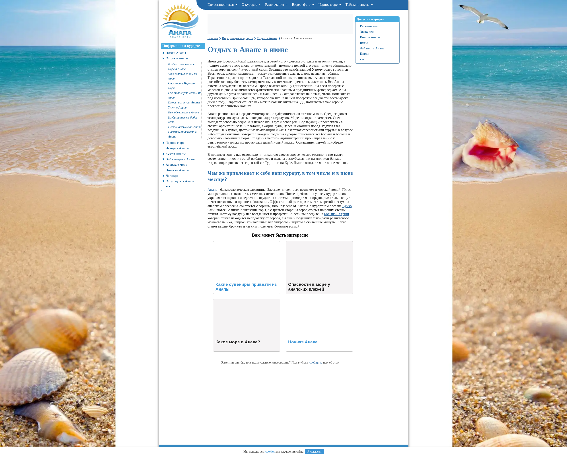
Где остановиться (221, 4)
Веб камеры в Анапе (180, 159)
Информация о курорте (181, 46)
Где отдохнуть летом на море (184, 95)
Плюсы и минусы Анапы (184, 102)
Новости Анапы (177, 170)
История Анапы (177, 148)
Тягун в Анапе (177, 107)
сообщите (315, 362)
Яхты (364, 43)
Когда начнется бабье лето (182, 120)
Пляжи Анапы (176, 52)
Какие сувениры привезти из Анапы (241, 243)
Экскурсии (367, 31)
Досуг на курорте (370, 19)
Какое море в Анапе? (229, 301)
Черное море (328, 4)
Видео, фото (301, 4)
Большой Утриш (336, 214)
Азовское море (176, 164)
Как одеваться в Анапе (183, 112)
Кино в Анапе (370, 37)
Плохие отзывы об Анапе (184, 127)
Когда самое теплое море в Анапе (181, 67)
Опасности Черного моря (181, 86)
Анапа (212, 189)
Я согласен (314, 451)
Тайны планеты (358, 4)
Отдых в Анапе (177, 58)
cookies (270, 451)
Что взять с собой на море (182, 76)
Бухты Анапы (176, 154)
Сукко (347, 206)
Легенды (172, 175)
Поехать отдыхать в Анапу (182, 134)
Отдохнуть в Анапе (180, 181)
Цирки (364, 53)
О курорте (250, 4)
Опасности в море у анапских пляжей (314, 243)
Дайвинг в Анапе (372, 48)
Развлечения (275, 4)
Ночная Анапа (297, 301)
